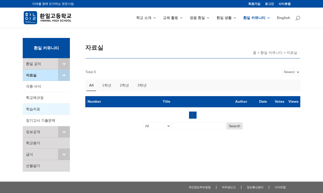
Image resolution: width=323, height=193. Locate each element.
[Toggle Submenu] (64, 63)
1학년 (106, 85)
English (283, 18)
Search (234, 126)
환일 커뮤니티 (254, 18)
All (91, 85)
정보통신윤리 (255, 187)
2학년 (124, 85)
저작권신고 (229, 187)
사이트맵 (285, 4)
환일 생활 (224, 18)
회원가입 (254, 4)
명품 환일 (197, 18)
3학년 (142, 85)
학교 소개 (143, 18)
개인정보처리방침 (200, 187)
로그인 (269, 4)
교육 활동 (170, 18)
